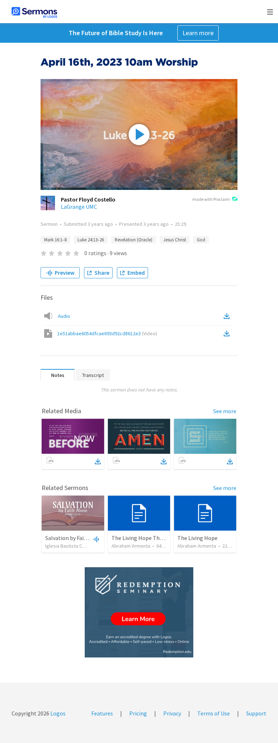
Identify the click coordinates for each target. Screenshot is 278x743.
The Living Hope (197, 537)
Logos (57, 713)
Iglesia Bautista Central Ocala (76, 546)
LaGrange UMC (79, 206)
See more (224, 411)
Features (102, 713)
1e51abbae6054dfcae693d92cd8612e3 (107, 333)
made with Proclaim (211, 199)
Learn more (198, 33)
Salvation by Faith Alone (75, 537)
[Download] (98, 461)
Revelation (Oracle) (133, 240)
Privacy (172, 713)
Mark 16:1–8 (55, 240)
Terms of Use (213, 713)
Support (256, 713)
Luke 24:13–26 (90, 240)
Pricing (138, 713)
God (201, 240)
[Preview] (95, 539)
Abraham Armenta (130, 546)
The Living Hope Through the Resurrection (164, 537)
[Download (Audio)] (228, 316)
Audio (64, 316)
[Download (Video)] (228, 333)
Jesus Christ (174, 240)
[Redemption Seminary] (139, 612)
